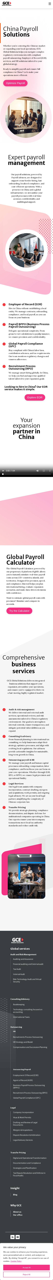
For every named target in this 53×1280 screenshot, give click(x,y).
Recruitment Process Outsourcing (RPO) (30, 1093)
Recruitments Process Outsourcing (28, 1037)
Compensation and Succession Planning (30, 1047)
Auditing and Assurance (23, 959)
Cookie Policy (16, 1261)
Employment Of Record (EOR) (25, 1075)
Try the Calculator (19, 610)
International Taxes (21, 1017)
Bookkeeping (19, 1004)
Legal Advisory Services (23, 1140)
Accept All (26, 1268)
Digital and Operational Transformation (29, 1158)
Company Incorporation (23, 1112)
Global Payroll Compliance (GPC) (26, 1098)
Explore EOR (34, 397)
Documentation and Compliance (27, 1163)
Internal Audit (19, 974)
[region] (26, 1261)
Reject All (26, 1274)
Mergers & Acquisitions (23, 1130)
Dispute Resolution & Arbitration (26, 1135)
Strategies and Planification (25, 1168)
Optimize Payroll (15, 83)
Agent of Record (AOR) (23, 1080)
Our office (17, 1215)
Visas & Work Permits (22, 1117)
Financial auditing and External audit (28, 964)
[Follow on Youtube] (18, 1237)
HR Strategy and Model (23, 1042)
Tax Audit (17, 969)
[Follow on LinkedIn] (12, 1237)
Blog (15, 1195)
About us (17, 1212)
